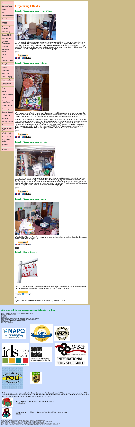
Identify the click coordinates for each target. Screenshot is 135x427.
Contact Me (3, 315)
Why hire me (6, 136)
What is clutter (7, 133)
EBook (18, 414)
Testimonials (6, 125)
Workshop (5, 149)
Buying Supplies (5, 23)
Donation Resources (6, 42)
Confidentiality (7, 38)
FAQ (3, 57)
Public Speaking (8, 106)
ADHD (4, 9)
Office (4, 91)
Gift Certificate (21, 403)
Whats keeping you (7, 129)
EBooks (5, 46)
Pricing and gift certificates (7, 101)
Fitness (4, 67)
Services (5, 118)
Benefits (5, 19)
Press (4, 97)
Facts (4, 54)
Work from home (5, 145)
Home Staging (7, 77)
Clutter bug (6, 32)
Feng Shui (5, 64)
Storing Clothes (7, 121)
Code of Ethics (7, 35)
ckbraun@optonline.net (11, 314)
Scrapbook (6, 115)
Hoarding (5, 70)
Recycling (5, 109)
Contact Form (7, 6)
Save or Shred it (7, 112)
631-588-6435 (4, 316)
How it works (6, 80)
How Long (5, 73)
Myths (4, 88)
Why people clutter (6, 140)
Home (4, 3)
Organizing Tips (7, 94)
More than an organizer (6, 84)
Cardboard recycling (6, 27)
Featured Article (7, 61)
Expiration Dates (5, 50)
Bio (3, 12)
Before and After (8, 15)
